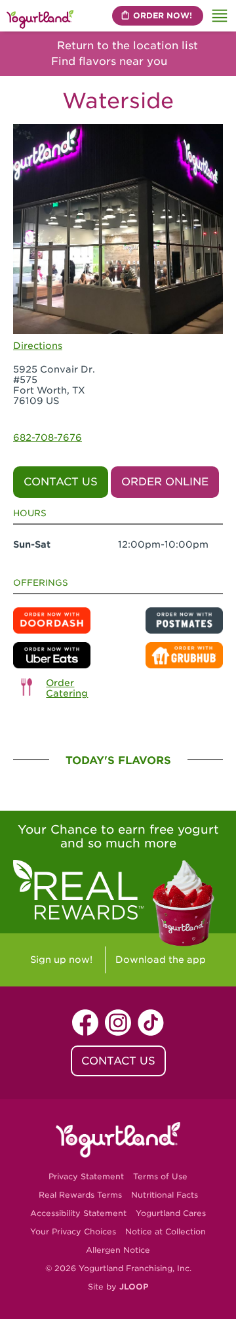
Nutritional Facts (164, 1195)
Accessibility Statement (78, 1213)
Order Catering (67, 688)
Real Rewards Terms (80, 1195)
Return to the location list (126, 45)
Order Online (164, 482)
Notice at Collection (165, 1231)
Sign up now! (61, 959)
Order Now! (162, 15)
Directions (37, 345)
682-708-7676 (47, 437)
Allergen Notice (118, 1250)
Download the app (160, 959)
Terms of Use (160, 1176)
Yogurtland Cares (171, 1213)
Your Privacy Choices (73, 1231)
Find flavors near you (110, 61)
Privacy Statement (86, 1176)
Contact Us (61, 482)
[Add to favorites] (209, 139)
